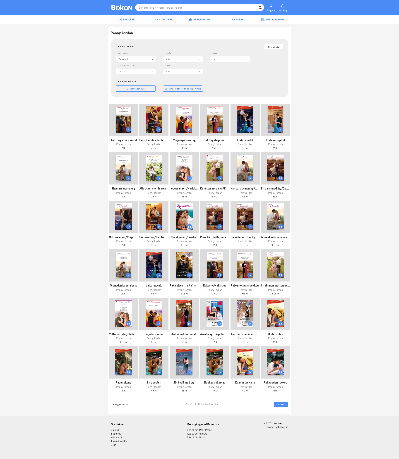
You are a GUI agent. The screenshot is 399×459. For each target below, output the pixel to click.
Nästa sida (281, 404)
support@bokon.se (277, 426)
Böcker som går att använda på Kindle (183, 88)
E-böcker (129, 19)
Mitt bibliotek (275, 19)
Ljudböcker (165, 19)
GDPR (114, 444)
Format (169, 66)
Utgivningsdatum (126, 66)
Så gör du (238, 19)
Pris (215, 54)
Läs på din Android (197, 433)
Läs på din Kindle (196, 437)
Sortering (123, 54)
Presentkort (201, 19)
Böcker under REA (135, 88)
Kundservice (117, 437)
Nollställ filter (274, 46)
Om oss (115, 429)
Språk (168, 54)
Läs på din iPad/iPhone (199, 429)
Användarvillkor (119, 441)
